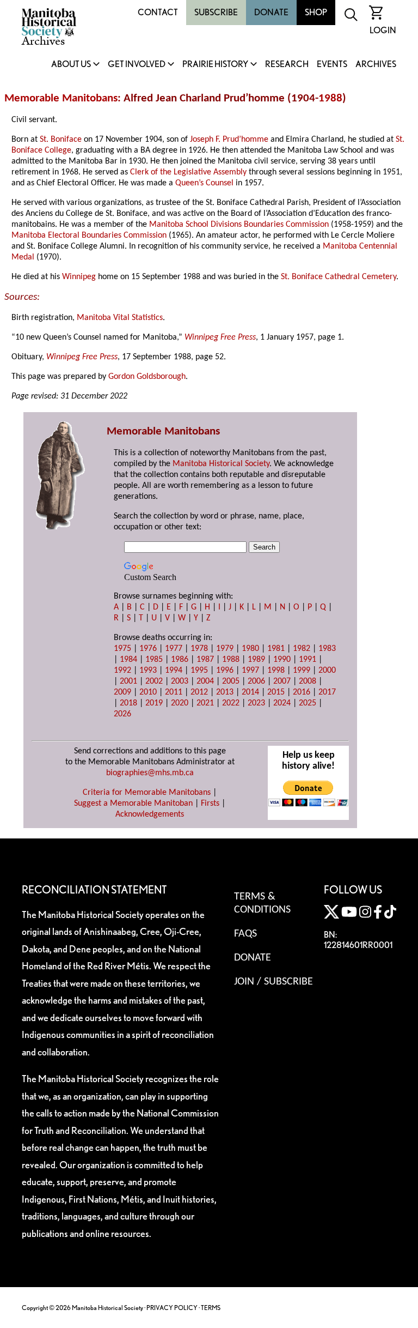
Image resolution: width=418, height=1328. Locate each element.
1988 (330, 98)
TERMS (210, 1307)
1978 (199, 648)
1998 (276, 670)
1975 (122, 648)
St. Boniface (61, 139)
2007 (282, 681)
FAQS (245, 933)
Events (332, 64)
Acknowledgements (149, 814)
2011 (173, 692)
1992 (122, 670)
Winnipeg (79, 277)
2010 (148, 692)
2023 (256, 703)
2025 (307, 703)
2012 (199, 692)
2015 (276, 692)
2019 (154, 703)
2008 (307, 681)
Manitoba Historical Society (221, 464)
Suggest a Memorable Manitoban (133, 803)
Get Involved (136, 64)
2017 (327, 692)
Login (383, 30)
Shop (316, 12)
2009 (122, 692)
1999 (301, 670)
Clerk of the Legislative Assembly (188, 172)
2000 (327, 670)
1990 (282, 659)
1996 (224, 670)
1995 (199, 670)
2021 (205, 703)
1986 (179, 659)
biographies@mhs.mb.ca (150, 773)
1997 (250, 670)
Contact (158, 12)
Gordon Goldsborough (147, 376)
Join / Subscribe (273, 981)
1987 (205, 659)
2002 (154, 681)
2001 (128, 681)
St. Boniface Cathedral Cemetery (338, 277)
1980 (250, 648)
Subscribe (216, 12)
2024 (282, 703)
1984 (128, 659)
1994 (173, 670)
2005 (230, 681)
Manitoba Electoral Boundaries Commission (89, 235)
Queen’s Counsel (204, 183)
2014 (250, 692)
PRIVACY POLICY (172, 1307)
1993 (148, 670)
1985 (154, 659)
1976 (148, 648)
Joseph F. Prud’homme (229, 139)
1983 (327, 648)
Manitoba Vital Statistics (120, 317)
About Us (71, 64)
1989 (256, 659)
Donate (271, 12)
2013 (224, 692)
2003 (179, 681)
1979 (224, 648)
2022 (230, 703)
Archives (375, 64)
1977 (173, 648)
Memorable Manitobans (61, 98)
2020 (179, 703)
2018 (128, 703)
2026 (122, 714)
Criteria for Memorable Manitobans (147, 792)
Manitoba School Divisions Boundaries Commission (239, 224)
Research (287, 64)
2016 (301, 692)
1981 (276, 648)
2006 (256, 681)
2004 (205, 681)
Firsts (210, 803)
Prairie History (215, 64)
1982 (301, 648)
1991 (307, 659)
